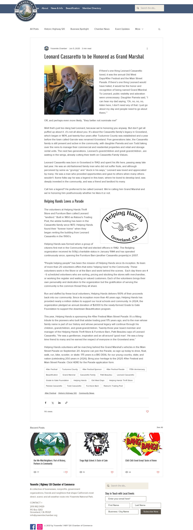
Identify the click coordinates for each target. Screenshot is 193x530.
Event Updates (122, 29)
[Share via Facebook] (45, 402)
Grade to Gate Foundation (57, 380)
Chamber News (101, 29)
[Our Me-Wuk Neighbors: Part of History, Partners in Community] (50, 444)
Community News (86, 393)
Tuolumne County (70, 369)
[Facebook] (33, 527)
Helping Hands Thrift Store (121, 380)
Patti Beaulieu (106, 375)
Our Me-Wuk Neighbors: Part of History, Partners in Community (50, 462)
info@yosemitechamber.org (43, 515)
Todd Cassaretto (74, 386)
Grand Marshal (69, 375)
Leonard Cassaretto (125, 375)
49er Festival (51, 369)
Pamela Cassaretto (54, 386)
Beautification (52, 375)
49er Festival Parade (115, 369)
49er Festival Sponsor (92, 369)
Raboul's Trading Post (113, 386)
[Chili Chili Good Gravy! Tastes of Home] (142, 444)
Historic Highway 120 (54, 29)
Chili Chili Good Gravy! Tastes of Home (141, 460)
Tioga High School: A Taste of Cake (94, 460)
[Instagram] (40, 527)
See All (160, 427)
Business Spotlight (80, 29)
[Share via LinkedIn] (59, 402)
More (137, 29)
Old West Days (97, 380)
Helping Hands (80, 380)
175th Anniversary (137, 369)
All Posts (34, 29)
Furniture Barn (92, 386)
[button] (159, 29)
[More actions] (147, 48)
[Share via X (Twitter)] (52, 402)
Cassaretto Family (88, 375)
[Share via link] (66, 402)
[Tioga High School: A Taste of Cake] (96, 444)
